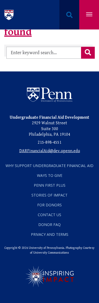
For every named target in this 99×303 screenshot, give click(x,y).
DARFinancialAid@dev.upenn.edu (49, 150)
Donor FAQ (49, 224)
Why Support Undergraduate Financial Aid (49, 165)
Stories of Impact (49, 195)
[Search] (88, 53)
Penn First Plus (49, 185)
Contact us (49, 214)
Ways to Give (49, 175)
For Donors (49, 204)
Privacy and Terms (49, 234)
